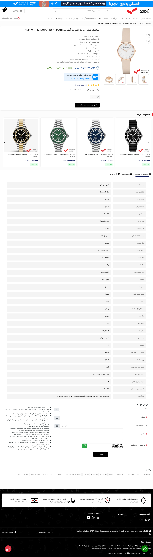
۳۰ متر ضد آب (59, 474)
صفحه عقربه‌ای (35, 474)
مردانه (135, 18)
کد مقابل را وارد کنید (138, 445)
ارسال (101, 454)
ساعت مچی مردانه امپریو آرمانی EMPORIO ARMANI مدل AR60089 (22, 156)
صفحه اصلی (146, 18)
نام (146, 409)
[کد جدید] (84, 446)
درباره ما (120, 514)
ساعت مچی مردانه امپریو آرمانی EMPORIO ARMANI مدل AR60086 (134, 156)
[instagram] (98, 517)
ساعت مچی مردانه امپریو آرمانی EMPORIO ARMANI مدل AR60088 (59, 156)
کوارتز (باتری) (120, 474)
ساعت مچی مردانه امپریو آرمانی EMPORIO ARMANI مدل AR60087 (97, 156)
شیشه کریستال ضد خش (73, 474)
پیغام (143, 434)
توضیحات (126, 174)
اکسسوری (104, 18)
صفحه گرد (147, 474)
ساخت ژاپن (103, 474)
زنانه (128, 18)
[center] (55, 11)
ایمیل (143, 417)
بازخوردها (113, 174)
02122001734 (44, 532)
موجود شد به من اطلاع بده (86, 105)
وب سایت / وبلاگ (141, 425)
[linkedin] (88, 517)
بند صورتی (26, 474)
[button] (148, 142)
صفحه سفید (130, 474)
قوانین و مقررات (144, 520)
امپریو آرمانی (91, 90)
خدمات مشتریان (144, 514)
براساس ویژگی (90, 18)
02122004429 (7, 532)
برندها (60, 18)
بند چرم (139, 474)
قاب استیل (94, 474)
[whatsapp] (93, 517)
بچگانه (114, 18)
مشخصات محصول (141, 174)
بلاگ (51, 18)
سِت (121, 18)
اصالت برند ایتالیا (47, 474)
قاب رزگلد (86, 474)
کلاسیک (111, 474)
